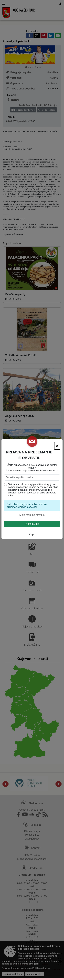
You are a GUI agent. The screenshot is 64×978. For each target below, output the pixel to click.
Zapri (32, 534)
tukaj (10, 495)
